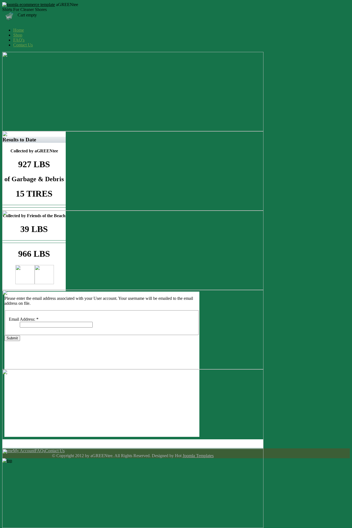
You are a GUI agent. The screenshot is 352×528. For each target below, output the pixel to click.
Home (18, 30)
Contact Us (23, 45)
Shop (17, 35)
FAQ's (18, 40)
